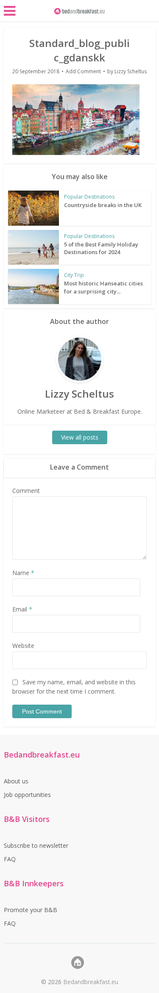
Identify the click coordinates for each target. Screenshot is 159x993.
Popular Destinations (89, 196)
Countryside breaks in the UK (103, 205)
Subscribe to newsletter (36, 845)
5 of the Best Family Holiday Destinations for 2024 (101, 248)
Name (23, 573)
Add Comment (83, 71)
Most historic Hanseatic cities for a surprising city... (103, 287)
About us (16, 781)
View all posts (79, 437)
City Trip (74, 275)
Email (22, 609)
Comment (26, 491)
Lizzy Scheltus (130, 71)
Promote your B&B (30, 910)
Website (23, 646)
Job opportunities (27, 795)
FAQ (10, 859)
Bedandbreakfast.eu (90, 982)
